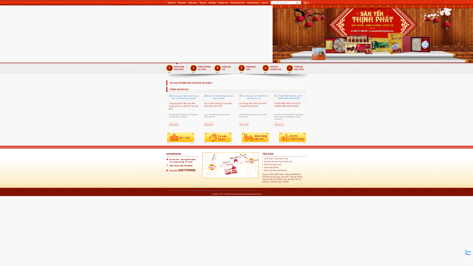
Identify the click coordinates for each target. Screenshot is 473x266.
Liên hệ (265, 2)
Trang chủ (171, 2)
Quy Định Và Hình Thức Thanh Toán (278, 161)
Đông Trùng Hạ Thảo (204, 68)
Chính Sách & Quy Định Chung (276, 158)
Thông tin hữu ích (237, 2)
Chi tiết (175, 124)
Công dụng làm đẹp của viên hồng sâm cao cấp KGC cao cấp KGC (183, 106)
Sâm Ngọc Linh (251, 68)
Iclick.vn (259, 194)
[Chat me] (468, 252)
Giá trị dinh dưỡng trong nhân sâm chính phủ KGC (218, 104)
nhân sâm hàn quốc (204, 190)
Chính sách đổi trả (271, 167)
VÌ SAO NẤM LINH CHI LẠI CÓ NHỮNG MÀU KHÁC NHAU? (287, 104)
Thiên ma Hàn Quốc (299, 68)
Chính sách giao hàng (272, 164)
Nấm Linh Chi (226, 68)
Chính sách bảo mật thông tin (275, 170)
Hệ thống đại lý (253, 2)
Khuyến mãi (223, 2)
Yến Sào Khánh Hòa (275, 68)
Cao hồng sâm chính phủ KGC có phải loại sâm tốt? (253, 104)
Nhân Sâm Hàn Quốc (179, 68)
